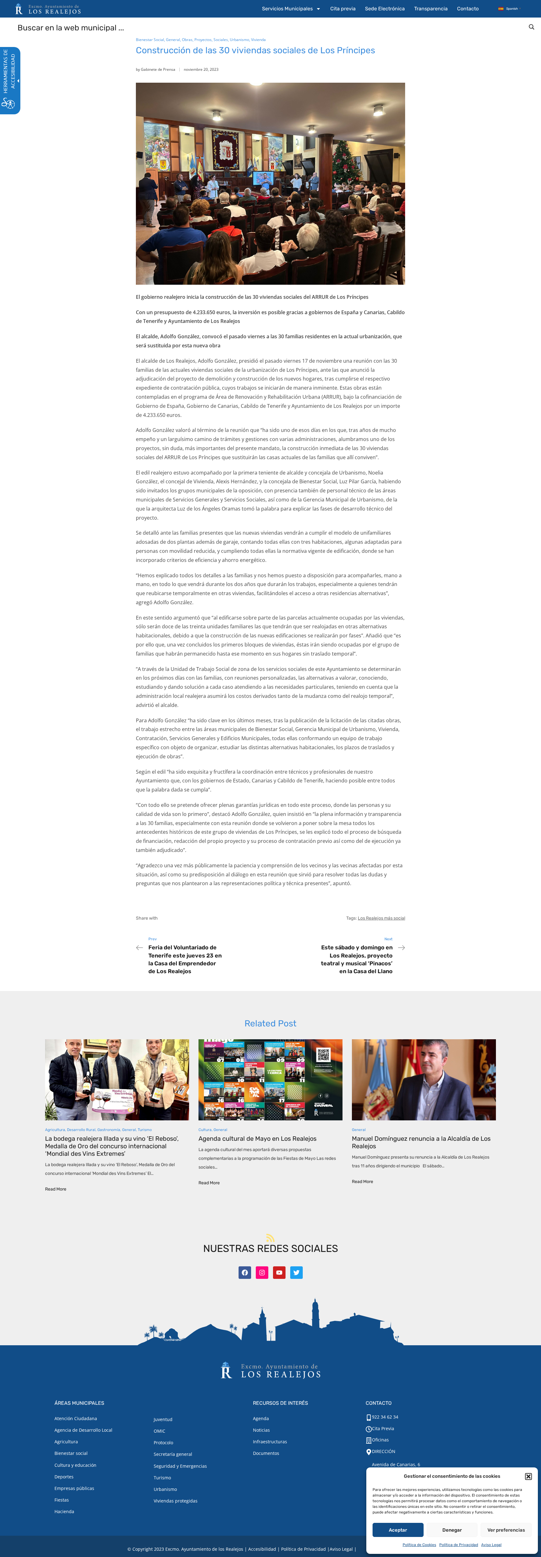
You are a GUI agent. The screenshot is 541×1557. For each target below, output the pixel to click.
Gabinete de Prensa (158, 69)
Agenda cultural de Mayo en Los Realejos (257, 1138)
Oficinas (380, 1440)
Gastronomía (108, 1130)
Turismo (145, 1130)
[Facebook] (245, 1272)
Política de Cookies (419, 1545)
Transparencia (431, 9)
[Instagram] (262, 1272)
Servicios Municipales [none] (287, 9)
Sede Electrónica (385, 9)
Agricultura (55, 1130)
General (173, 39)
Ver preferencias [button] (506, 1530)
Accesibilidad (262, 1549)
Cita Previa (383, 1428)
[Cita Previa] (369, 1429)
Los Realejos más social (381, 918)
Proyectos (203, 39)
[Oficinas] (369, 1440)
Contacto (468, 9)
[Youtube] (279, 1272)
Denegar (452, 1530)
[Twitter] (296, 1272)
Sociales (221, 39)
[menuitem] (291, 9)
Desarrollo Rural (81, 1130)
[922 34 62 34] (369, 1417)
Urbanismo (239, 39)
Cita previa (343, 9)
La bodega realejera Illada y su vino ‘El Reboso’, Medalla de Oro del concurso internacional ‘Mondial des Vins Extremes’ (112, 1146)
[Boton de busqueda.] (531, 27)
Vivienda (258, 39)
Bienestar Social (150, 39)
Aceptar (398, 1530)
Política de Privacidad (458, 1545)
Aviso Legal (491, 1545)
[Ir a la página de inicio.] (48, 9)
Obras (187, 39)
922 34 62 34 (385, 1417)
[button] (528, 1476)
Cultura (205, 1130)
